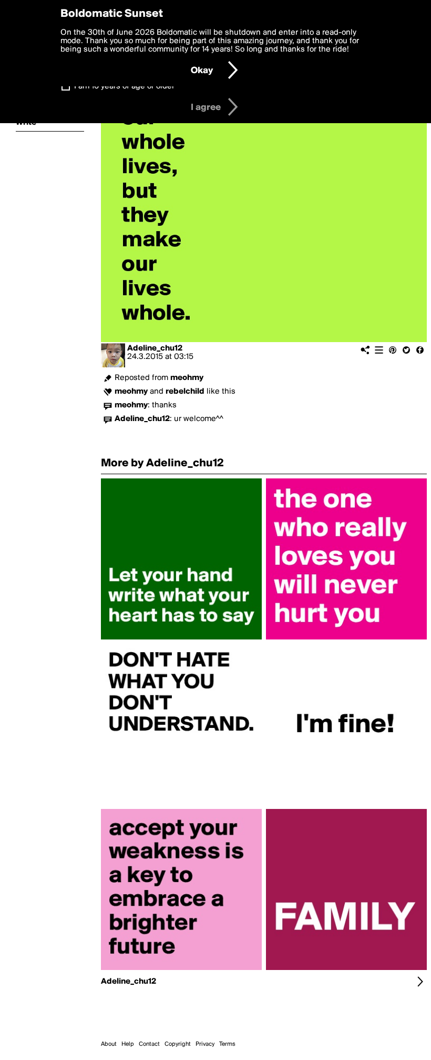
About (109, 1044)
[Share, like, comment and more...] (181, 639)
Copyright (178, 1044)
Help (127, 1044)
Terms (227, 1044)
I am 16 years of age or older (124, 86)
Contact (149, 1044)
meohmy (186, 378)
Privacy (205, 1044)
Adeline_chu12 (154, 348)
